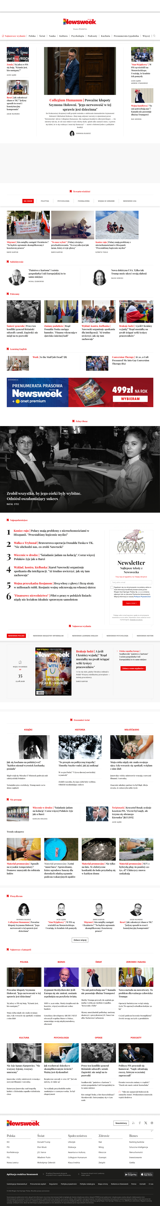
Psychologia (77, 36)
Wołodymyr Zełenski (46, 1162)
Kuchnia (105, 36)
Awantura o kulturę (76, 1152)
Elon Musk (42, 1147)
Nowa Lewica (12, 1162)
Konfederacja (13, 1152)
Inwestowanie (135, 1157)
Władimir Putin (43, 1157)
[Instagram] (152, 1123)
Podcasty (92, 36)
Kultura (63, 36)
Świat (42, 36)
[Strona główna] (80, 22)
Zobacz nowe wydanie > (133, 668)
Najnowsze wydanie (15, 36)
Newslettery (121, 1123)
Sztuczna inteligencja (138, 1147)
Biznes (133, 1136)
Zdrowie (104, 1136)
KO (8, 1142)
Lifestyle (71, 1142)
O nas (151, 1184)
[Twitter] (145, 1123)
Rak (100, 1142)
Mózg (101, 1147)
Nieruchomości (136, 1152)
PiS (8, 1147)
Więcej (146, 36)
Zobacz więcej (80, 940)
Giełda (132, 1162)
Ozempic (102, 1157)
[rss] (133, 1123)
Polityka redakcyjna (87, 1184)
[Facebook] (139, 1123)
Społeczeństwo (77, 1136)
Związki (102, 1162)
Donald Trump (43, 1142)
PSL (8, 1157)
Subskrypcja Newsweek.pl (17, 1184)
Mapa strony (103, 1184)
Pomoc (133, 1184)
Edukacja (72, 1147)
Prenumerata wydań (38, 1184)
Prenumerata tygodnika (126, 36)
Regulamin (53, 1184)
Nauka (52, 36)
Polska (32, 36)
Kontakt (143, 1184)
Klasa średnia (74, 1162)
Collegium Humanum (77, 1157)
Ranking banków (136, 1142)
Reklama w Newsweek (119, 1184)
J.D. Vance (41, 1152)
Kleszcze (102, 1152)
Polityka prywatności (69, 1184)
